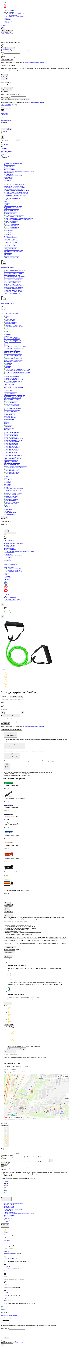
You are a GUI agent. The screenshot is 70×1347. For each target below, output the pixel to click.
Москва (7, 1338)
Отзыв (17, 1153)
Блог (5, 574)
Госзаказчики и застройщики (16, 13)
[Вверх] (2, 1345)
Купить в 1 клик (5, 723)
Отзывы (6, 18)
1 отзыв (3, 669)
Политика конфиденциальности (10, 1315)
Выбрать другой (8, 88)
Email (2, 44)
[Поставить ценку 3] (6, 1137)
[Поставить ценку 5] (6, 1145)
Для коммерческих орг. (14, 570)
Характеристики (9, 904)
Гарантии (7, 908)
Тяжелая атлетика (9, 168)
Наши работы (8, 21)
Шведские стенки (9, 166)
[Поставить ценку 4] (6, 1141)
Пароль (3, 46)
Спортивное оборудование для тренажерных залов (19, 171)
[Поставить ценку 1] (6, 1129)
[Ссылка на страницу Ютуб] (36, 7)
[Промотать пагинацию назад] (2, 604)
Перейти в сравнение (7, 151)
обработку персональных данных (34, 62)
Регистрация (7, 32)
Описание (7, 902)
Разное (6, 562)
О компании (7, 19)
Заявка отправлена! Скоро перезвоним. (19, 99)
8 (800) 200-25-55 (6, 105)
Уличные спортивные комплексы (13, 163)
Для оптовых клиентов (14, 568)
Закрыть (3, 1169)
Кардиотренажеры (9, 172)
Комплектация (8, 906)
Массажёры (7, 180)
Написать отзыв (9, 1024)
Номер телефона (5, 97)
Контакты (7, 22)
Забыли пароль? (10, 47)
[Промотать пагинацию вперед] (2, 616)
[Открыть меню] (10, 129)
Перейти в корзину (6, 120)
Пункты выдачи (9, 911)
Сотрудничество (9, 567)
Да (2, 88)
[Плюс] (22, 712)
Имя (2, 52)
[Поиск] (18, 140)
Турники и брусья (9, 165)
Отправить (4, 74)
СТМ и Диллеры (12, 15)
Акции (6, 1232)
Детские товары (8, 177)
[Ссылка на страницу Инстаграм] (36, 5)
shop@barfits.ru (8, 1253)
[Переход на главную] (4, 76)
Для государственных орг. (15, 571)
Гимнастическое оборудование (13, 175)
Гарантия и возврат (13, 1268)
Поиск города (5, 1328)
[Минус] (2, 712)
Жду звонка (4, 99)
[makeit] (5, 1321)
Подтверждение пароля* (8, 58)
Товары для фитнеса (10, 169)
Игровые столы (8, 174)
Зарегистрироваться (6, 30)
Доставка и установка (10, 10)
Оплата (6, 1292)
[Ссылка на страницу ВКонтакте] (36, 2)
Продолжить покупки (6, 1342)
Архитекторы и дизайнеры (15, 16)
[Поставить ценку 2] (6, 1133)
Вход (2, 32)
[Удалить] (51, 1160)
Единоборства (8, 178)
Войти (2, 28)
